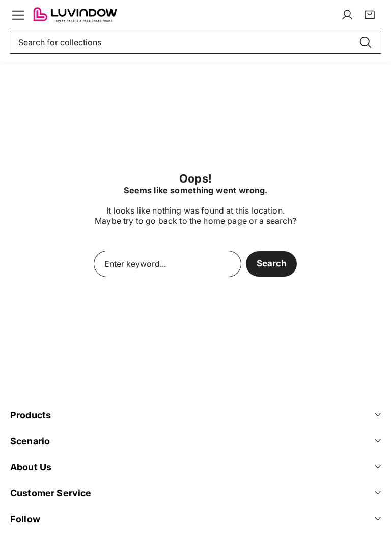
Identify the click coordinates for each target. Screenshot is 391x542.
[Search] (365, 42)
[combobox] (195, 42)
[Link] (75, 14)
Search (271, 263)
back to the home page (202, 221)
